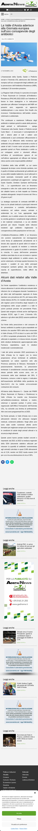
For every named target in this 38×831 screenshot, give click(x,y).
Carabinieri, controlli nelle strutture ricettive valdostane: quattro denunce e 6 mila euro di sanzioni (26, 496)
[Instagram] (31, 10)
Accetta (19, 813)
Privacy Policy (23, 828)
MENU (6, 14)
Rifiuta (19, 819)
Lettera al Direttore (28, 780)
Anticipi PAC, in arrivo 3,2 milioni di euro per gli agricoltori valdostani (26, 546)
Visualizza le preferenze (19, 824)
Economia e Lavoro (9, 782)
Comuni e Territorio (9, 780)
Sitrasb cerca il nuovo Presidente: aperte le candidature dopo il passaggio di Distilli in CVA (25, 635)
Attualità (5, 774)
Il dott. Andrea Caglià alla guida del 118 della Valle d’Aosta (25, 685)
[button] (35, 793)
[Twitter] (28, 10)
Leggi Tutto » (21, 503)
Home (2, 19)
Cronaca (6, 777)
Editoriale (25, 772)
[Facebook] (25, 10)
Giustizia (6, 785)
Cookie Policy (14, 828)
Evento (24, 777)
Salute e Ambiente (8, 39)
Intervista (25, 774)
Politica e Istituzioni (9, 772)
